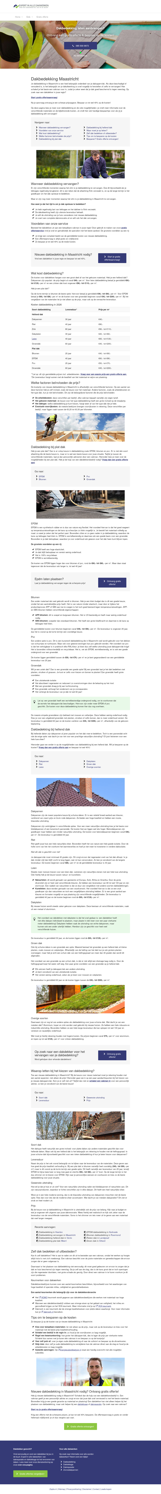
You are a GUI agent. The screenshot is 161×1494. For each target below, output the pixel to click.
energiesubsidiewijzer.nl (70, 1349)
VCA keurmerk (104, 1306)
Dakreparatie (68, 1467)
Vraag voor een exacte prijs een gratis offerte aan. (103, 374)
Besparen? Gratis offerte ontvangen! (102, 138)
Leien (34, 338)
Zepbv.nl (53, 1489)
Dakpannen (44, 761)
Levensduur (44, 1100)
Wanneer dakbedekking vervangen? (54, 127)
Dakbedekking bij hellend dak (99, 127)
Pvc (88, 476)
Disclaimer (86, 1489)
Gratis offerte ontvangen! (82, 1426)
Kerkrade (113, 1231)
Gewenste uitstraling (96, 1097)
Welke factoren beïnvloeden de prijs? (55, 136)
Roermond (116, 1234)
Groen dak (91, 763)
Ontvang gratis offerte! (113, 582)
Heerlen (59, 1231)
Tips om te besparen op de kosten (101, 136)
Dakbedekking (69, 1461)
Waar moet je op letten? (97, 130)
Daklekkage (68, 1464)
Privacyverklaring (73, 1489)
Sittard (102, 1240)
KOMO (44, 1297)
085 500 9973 (82, 45)
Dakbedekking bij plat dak (50, 138)
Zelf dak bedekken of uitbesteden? (102, 133)
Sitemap (61, 1489)
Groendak (91, 479)
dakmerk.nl (48, 1311)
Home (17, 16)
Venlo (69, 1237)
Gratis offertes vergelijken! (31, 1473)
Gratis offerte (42, 16)
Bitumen (42, 479)
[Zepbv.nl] (31, 5)
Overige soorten (94, 766)
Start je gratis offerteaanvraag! (112, 258)
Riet (40, 763)
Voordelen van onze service (51, 130)
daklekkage (83, 1404)
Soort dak (43, 1097)
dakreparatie (96, 1404)
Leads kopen (106, 1489)
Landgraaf (104, 1237)
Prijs (89, 1100)
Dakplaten (91, 761)
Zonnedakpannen (70, 1469)
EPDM (42, 476)
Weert (64, 1240)
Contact (96, 1489)
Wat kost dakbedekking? (49, 133)
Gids (28, 16)
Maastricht (71, 1234)
